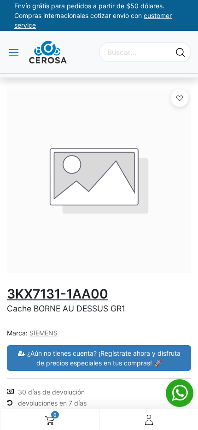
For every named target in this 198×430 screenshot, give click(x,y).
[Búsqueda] (180, 52)
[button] (179, 98)
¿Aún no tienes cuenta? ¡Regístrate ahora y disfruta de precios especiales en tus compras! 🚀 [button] (103, 358)
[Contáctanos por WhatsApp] (179, 393)
